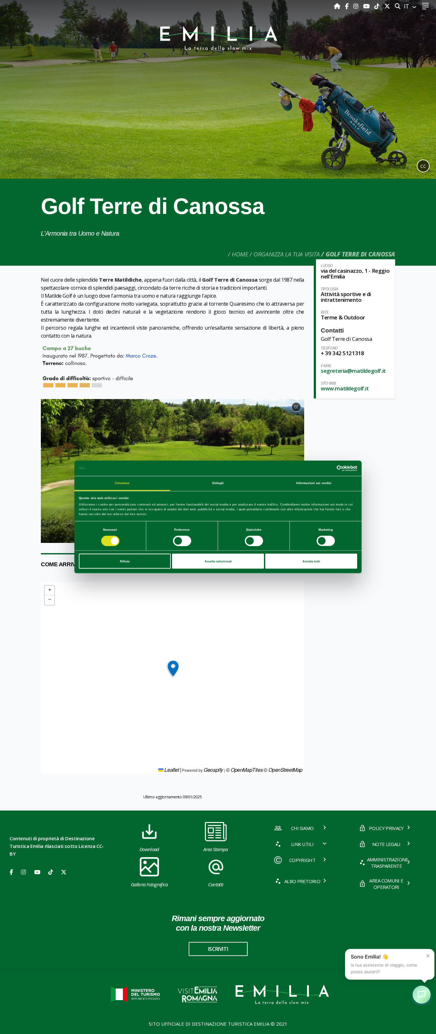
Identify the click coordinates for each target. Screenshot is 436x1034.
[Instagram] (356, 6)
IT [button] (407, 6)
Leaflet (171, 769)
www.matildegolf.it (345, 388)
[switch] (182, 541)
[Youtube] (367, 6)
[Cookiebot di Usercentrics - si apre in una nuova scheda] (329, 468)
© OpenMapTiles (244, 769)
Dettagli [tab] (218, 483)
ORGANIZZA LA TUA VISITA (286, 254)
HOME (240, 254)
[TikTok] (377, 6)
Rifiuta (125, 561)
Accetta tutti (311, 561)
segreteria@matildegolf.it (353, 370)
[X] (387, 6)
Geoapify (213, 769)
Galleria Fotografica (149, 884)
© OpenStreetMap (283, 769)
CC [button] (423, 166)
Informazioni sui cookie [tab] (313, 483)
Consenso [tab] (122, 483)
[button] (48, 471)
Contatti (215, 884)
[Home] (338, 6)
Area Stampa (215, 849)
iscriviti (218, 948)
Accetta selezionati (218, 561)
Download (149, 849)
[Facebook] (347, 6)
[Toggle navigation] (425, 6)
